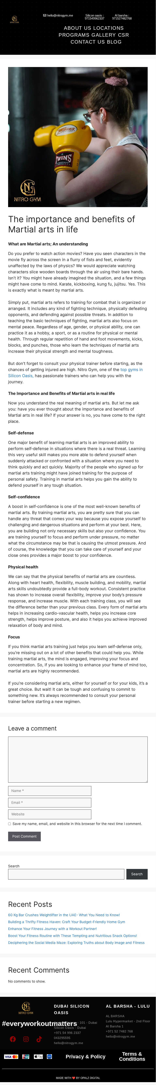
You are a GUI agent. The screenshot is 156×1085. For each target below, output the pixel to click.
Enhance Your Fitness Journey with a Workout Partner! (52, 929)
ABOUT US (77, 28)
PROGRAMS (74, 35)
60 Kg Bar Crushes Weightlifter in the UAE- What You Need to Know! (64, 915)
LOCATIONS (108, 28)
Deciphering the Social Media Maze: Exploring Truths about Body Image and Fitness (76, 943)
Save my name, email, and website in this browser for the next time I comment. (77, 824)
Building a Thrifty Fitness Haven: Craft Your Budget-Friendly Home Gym (66, 922)
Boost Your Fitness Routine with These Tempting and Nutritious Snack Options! (72, 936)
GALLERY (103, 35)
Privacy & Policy (85, 1056)
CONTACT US (88, 42)
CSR (123, 35)
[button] (110, 28)
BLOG (114, 42)
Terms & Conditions (132, 1056)
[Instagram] (26, 1039)
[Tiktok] (39, 1039)
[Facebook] (13, 1039)
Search (13, 866)
